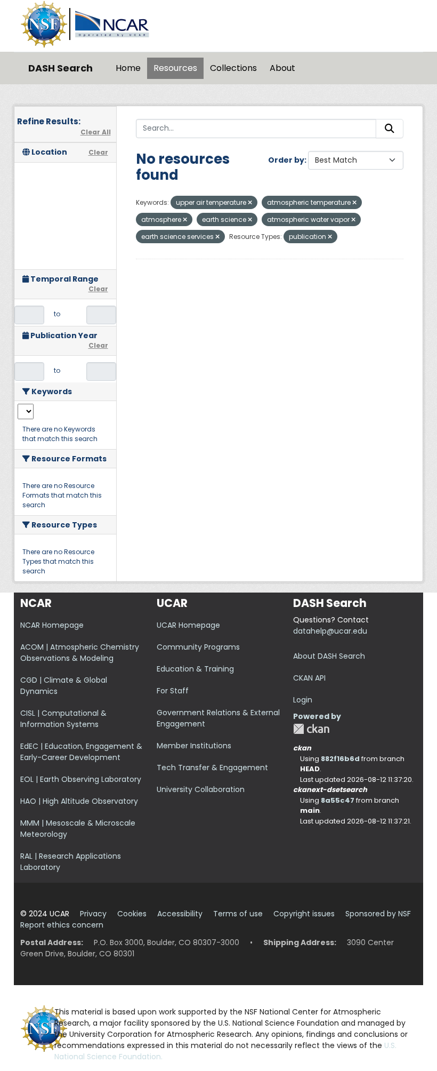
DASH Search (60, 68)
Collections (233, 68)
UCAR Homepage (188, 625)
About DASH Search (329, 656)
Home (128, 68)
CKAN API (309, 678)
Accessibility (180, 913)
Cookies (132, 913)
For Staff (173, 690)
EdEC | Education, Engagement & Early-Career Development (81, 752)
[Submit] (389, 128)
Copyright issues (304, 913)
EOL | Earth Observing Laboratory (80, 779)
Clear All (95, 132)
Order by (286, 160)
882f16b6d (340, 759)
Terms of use (238, 913)
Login (302, 699)
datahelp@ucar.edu (330, 631)
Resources (175, 68)
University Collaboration (201, 789)
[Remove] (250, 202)
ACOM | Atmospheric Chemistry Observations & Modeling (79, 653)
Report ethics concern (61, 925)
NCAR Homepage (52, 625)
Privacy (93, 913)
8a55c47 (337, 800)
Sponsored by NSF (378, 913)
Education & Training (195, 669)
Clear (98, 152)
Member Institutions (194, 745)
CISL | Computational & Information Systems (63, 719)
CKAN (311, 728)
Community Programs (198, 647)
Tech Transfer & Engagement (212, 767)
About (282, 68)
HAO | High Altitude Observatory (79, 801)
